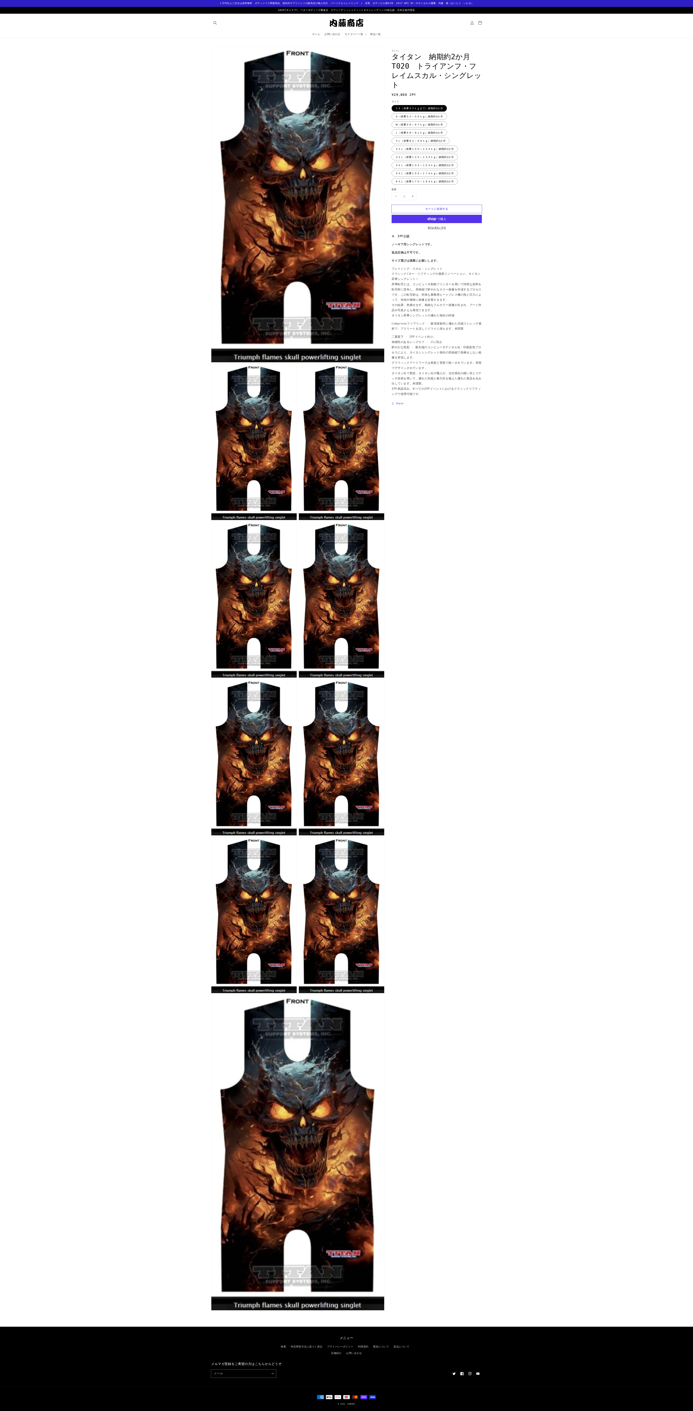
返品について (401, 1346)
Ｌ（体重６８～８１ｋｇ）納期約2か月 (419, 132)
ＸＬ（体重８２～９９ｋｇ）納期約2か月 (420, 140)
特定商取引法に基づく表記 (306, 1346)
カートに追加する (436, 208)
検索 (283, 1346)
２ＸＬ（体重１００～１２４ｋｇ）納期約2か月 (424, 148)
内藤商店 (351, 1404)
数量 (394, 189)
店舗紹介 (336, 1353)
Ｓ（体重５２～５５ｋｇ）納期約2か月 (419, 116)
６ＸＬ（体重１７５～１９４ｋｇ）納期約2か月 (424, 181)
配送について (381, 1346)
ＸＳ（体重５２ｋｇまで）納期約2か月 (419, 108)
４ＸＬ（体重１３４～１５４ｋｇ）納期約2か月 (424, 165)
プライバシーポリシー (340, 1346)
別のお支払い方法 (437, 227)
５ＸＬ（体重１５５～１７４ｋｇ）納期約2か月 (424, 173)
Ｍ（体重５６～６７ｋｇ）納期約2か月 (419, 124)
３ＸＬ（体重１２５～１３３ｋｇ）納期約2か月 (424, 156)
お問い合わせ (354, 1353)
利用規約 (363, 1346)
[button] (215, 23)
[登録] (272, 1373)
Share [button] (400, 403)
